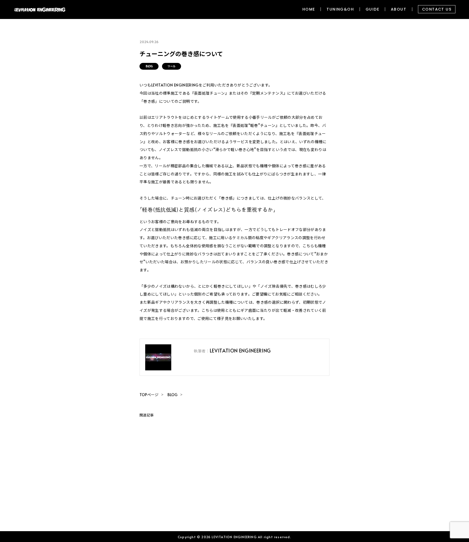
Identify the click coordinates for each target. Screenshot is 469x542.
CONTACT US (436, 9)
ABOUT (398, 9)
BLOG (149, 66)
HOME (308, 9)
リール (171, 66)
